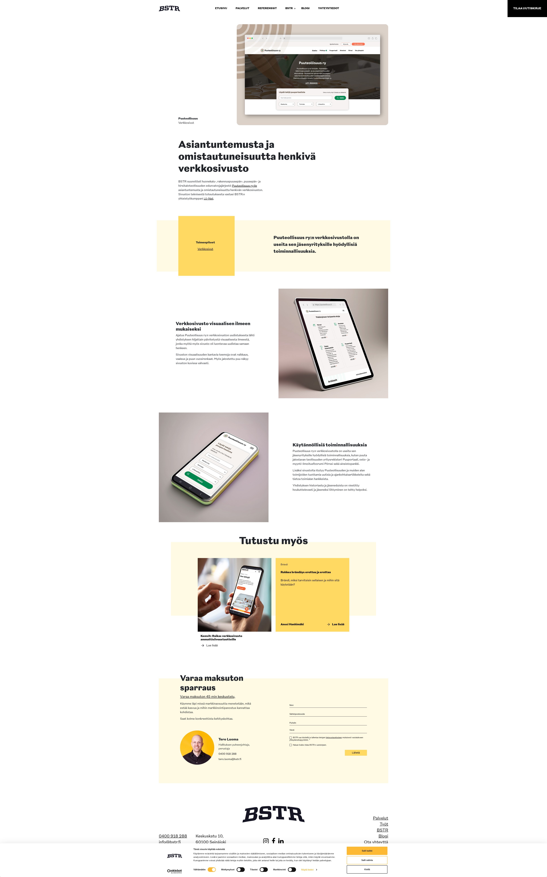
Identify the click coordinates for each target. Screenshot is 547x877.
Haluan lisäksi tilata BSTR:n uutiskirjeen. (309, 745)
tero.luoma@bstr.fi (230, 759)
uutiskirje (527, 8)
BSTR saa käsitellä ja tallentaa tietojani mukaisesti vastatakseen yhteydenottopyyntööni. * (326, 738)
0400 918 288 (227, 754)
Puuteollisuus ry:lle (244, 186)
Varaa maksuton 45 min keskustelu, (207, 697)
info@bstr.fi (170, 842)
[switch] (241, 869)
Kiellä (367, 869)
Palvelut (380, 818)
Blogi (383, 836)
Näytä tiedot (307, 869)
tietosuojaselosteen (334, 737)
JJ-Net (208, 198)
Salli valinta (367, 860)
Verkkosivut (205, 249)
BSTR (382, 830)
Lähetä (356, 752)
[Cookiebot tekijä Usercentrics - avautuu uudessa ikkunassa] (174, 871)
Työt (384, 824)
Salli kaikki (367, 851)
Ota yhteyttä (376, 842)
